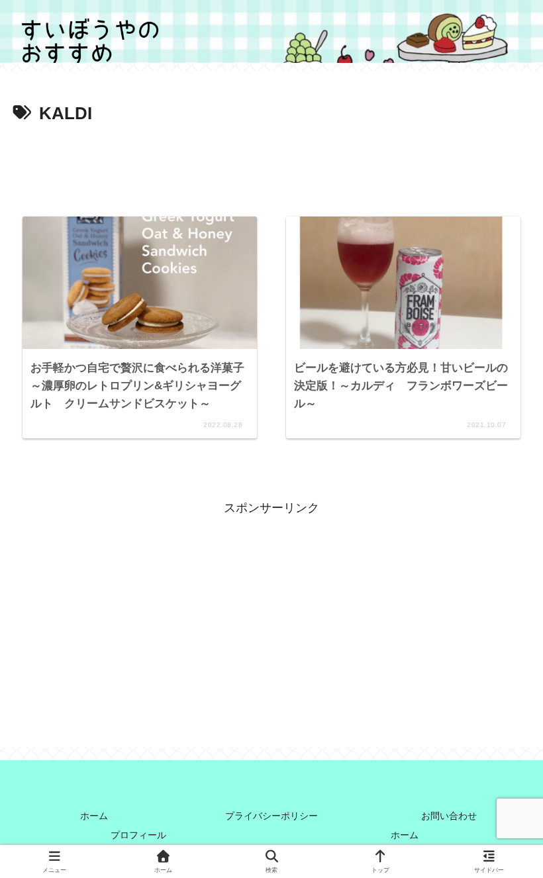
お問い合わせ (449, 815)
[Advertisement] (271, 165)
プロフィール (138, 835)
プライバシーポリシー (271, 815)
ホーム (94, 815)
